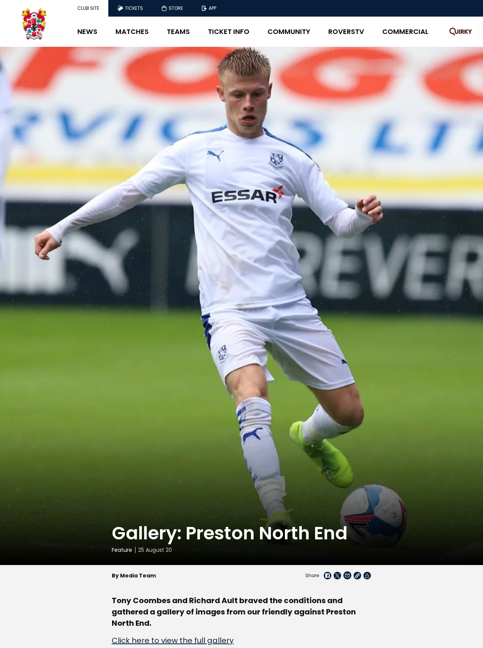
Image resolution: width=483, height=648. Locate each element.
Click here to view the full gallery (173, 640)
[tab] (88, 8)
